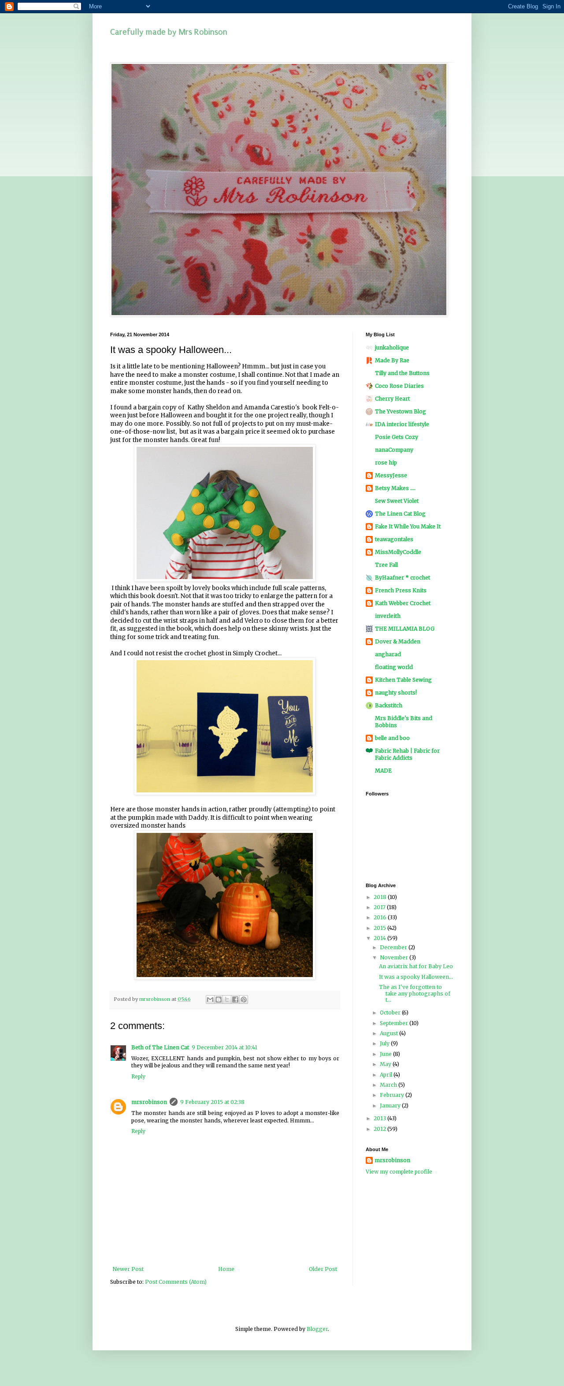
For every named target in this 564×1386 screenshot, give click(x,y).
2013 (380, 1118)
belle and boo (392, 738)
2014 (380, 938)
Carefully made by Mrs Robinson (168, 32)
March (389, 1084)
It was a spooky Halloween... (416, 977)
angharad (388, 654)
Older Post (323, 1269)
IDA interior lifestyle (402, 424)
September (394, 1023)
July (385, 1043)
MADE (383, 770)
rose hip (386, 462)
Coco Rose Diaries (399, 386)
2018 (381, 897)
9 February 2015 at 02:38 (212, 1102)
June (386, 1054)
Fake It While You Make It (408, 526)
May (386, 1064)
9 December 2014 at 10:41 (224, 1047)
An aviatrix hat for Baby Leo (416, 966)
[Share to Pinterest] (243, 999)
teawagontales (394, 539)
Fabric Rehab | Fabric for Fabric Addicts (407, 754)
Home (226, 1269)
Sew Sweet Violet (397, 501)
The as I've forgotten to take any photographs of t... (414, 993)
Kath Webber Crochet (402, 603)
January (391, 1105)
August (389, 1033)
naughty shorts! (396, 692)
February (392, 1095)
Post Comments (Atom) (176, 1281)
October (391, 1012)
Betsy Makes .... (395, 488)
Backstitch (388, 705)
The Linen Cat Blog (400, 513)
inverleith (388, 616)
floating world (394, 667)
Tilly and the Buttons (402, 373)
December (394, 947)
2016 (381, 917)
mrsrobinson (149, 1102)
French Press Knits (401, 590)
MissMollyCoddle (398, 552)
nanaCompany (394, 449)
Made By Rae (392, 360)
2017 (380, 907)
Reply (138, 1076)
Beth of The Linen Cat (160, 1047)
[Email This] (210, 999)
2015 (380, 928)
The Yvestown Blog (400, 411)
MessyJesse (391, 475)
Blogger (317, 1329)
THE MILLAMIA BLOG (404, 628)
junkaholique (392, 347)
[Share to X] (227, 999)
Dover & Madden (397, 641)
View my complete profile (399, 1171)
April (386, 1074)
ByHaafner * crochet (402, 577)
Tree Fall (386, 564)
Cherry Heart (392, 398)
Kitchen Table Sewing (403, 679)
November (394, 957)
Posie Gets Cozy (396, 437)
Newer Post (128, 1269)
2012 (380, 1129)
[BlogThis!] (218, 999)
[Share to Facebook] (235, 999)
